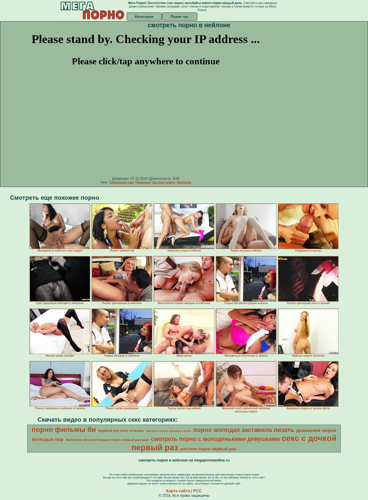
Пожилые (142, 182)
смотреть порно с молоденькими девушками (215, 439)
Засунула (183, 182)
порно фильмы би (64, 429)
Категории (144, 17)
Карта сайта (178, 491)
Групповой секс (121, 182)
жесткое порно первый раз (208, 448)
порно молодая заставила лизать (243, 429)
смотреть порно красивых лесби (168, 430)
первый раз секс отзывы (121, 431)
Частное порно (163, 182)
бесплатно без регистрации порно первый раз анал (107, 440)
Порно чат (179, 17)
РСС (197, 491)
